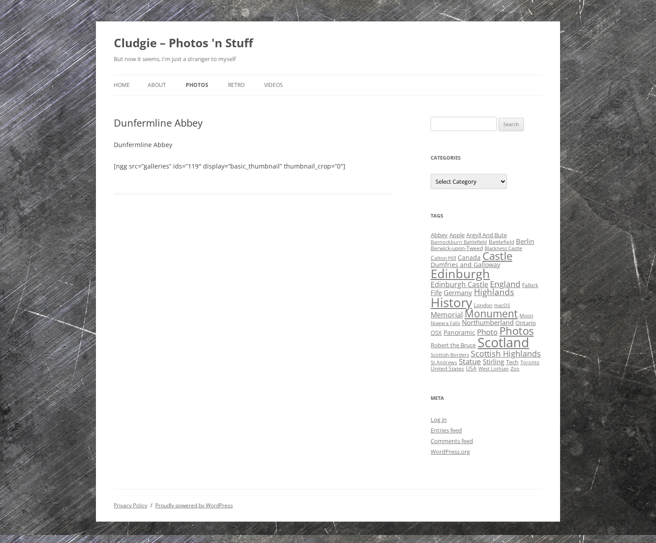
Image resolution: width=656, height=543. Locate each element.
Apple (457, 235)
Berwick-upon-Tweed (457, 248)
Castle (497, 256)
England (505, 284)
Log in (439, 419)
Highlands (494, 291)
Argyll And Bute (486, 235)
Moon (526, 316)
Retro (236, 85)
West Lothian (493, 369)
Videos (273, 85)
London (483, 305)
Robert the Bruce (453, 345)
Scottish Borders (450, 355)
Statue (470, 361)
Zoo (515, 369)
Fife (436, 292)
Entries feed (446, 430)
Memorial (447, 315)
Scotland (503, 342)
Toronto (530, 362)
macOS (502, 305)
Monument (491, 314)
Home (122, 85)
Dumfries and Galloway (465, 264)
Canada (469, 257)
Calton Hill (443, 258)
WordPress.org (450, 452)
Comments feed (452, 441)
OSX (436, 333)
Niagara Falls (445, 323)
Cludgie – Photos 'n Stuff (183, 43)
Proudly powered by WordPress (194, 505)
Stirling (493, 361)
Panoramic (459, 332)
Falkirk (530, 285)
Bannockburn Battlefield (459, 242)
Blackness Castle (503, 248)
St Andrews (444, 362)
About (157, 85)
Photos (197, 85)
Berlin (525, 241)
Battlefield (501, 242)
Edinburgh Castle (459, 284)
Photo (487, 332)
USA (471, 368)
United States (447, 368)
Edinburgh (460, 273)
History (451, 302)
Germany (458, 292)
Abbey (439, 235)
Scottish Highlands (506, 353)
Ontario (525, 323)
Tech (512, 362)
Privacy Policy (130, 505)
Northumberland (488, 322)
